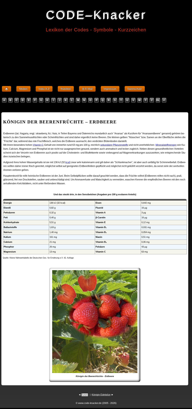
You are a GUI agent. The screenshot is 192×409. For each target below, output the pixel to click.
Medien (23, 88)
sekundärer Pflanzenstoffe (114, 145)
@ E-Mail (87, 88)
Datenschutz (135, 88)
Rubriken (66, 88)
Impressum (110, 88)
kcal (67, 162)
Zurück (85, 395)
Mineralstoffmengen (166, 145)
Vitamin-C (38, 145)
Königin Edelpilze (101, 394)
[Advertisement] (96, 58)
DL (158, 100)
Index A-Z (44, 88)
